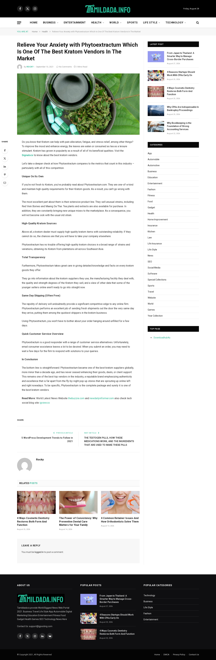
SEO (150, 261)
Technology (174, 22)
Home (34, 22)
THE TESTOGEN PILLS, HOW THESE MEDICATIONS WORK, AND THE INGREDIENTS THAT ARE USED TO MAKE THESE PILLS (109, 441)
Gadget (151, 207)
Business (49, 22)
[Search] (197, 22)
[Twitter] (5, 158)
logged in (39, 552)
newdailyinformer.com (102, 398)
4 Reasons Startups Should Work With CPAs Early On (181, 73)
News (150, 255)
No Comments (65, 67)
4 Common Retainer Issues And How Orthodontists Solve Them (120, 520)
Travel (151, 291)
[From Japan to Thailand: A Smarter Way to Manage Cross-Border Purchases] (156, 56)
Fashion (151, 189)
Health (96, 22)
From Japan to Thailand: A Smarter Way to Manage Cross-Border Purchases (180, 56)
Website (152, 297)
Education (153, 177)
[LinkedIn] (5, 166)
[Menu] (19, 22)
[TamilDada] (108, 9)
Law (150, 237)
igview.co (45, 402)
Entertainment (75, 22)
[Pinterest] (5, 174)
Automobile (153, 159)
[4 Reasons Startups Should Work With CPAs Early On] (156, 75)
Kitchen (151, 231)
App (150, 153)
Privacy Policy (179, 654)
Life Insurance (155, 243)
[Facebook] (5, 150)
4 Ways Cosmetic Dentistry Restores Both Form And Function (33, 522)
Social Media (154, 267)
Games (151, 309)
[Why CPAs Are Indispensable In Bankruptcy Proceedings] (156, 110)
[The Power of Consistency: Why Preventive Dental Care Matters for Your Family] (78, 502)
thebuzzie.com (76, 398)
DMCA (166, 654)
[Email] (5, 182)
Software (152, 273)
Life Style (150, 22)
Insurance (152, 225)
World (114, 22)
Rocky (30, 67)
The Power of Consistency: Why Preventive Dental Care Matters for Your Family (78, 522)
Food (150, 201)
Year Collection (155, 315)
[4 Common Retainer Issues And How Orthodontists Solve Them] (120, 502)
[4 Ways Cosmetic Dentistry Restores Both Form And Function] (36, 502)
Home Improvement (158, 219)
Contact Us (194, 654)
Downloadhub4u (162, 337)
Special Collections (157, 279)
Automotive (154, 165)
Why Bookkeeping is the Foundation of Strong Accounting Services (179, 126)
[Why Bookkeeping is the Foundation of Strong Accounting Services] (156, 126)
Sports (132, 22)
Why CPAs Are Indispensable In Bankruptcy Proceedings (183, 108)
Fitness (151, 195)
